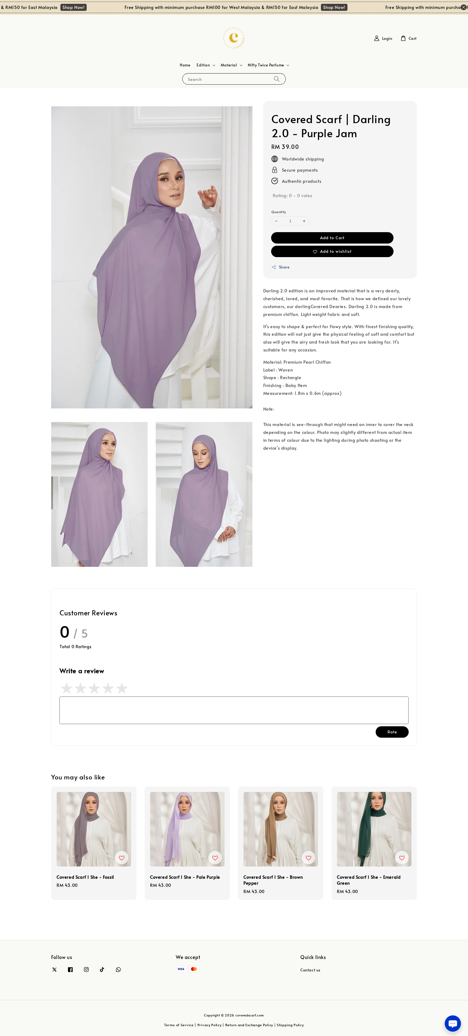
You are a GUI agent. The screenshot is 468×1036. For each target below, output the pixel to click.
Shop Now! (52, 7)
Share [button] (284, 267)
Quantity (278, 211)
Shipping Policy (290, 1024)
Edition (203, 65)
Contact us (310, 970)
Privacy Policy (209, 1024)
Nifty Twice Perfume (266, 65)
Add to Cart (332, 237)
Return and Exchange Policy (249, 1024)
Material (229, 65)
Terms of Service (178, 1024)
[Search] (276, 78)
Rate (392, 731)
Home (185, 65)
